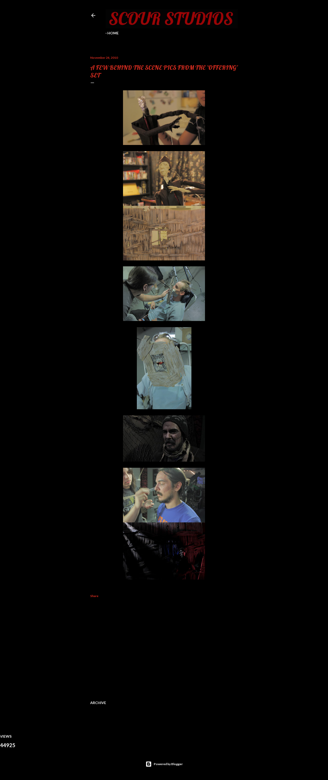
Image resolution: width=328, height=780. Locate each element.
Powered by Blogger (168, 764)
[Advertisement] (164, 648)
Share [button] (94, 596)
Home (113, 33)
